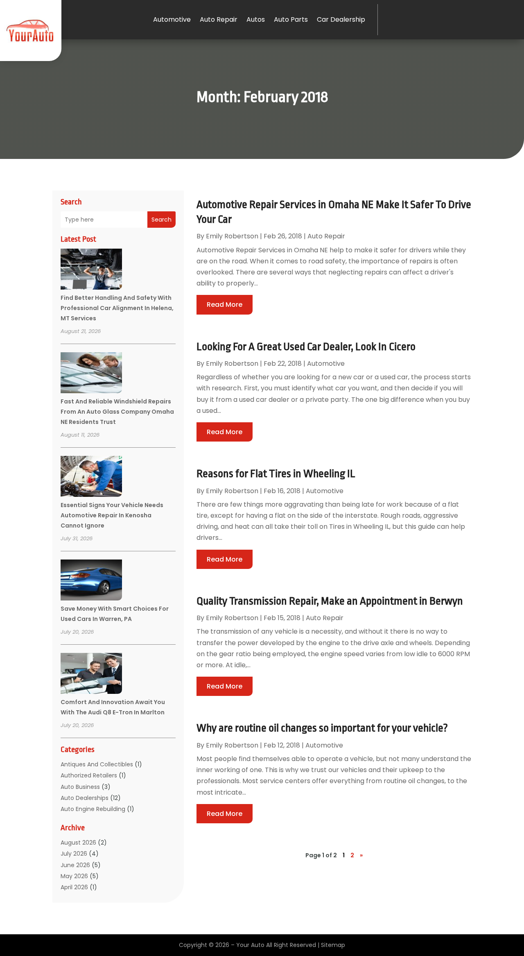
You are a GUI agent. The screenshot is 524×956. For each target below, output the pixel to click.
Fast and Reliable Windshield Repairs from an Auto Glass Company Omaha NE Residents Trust (117, 411)
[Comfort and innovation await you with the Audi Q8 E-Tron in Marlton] (91, 674)
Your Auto (250, 945)
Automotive (172, 19)
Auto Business (80, 787)
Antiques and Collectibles (97, 764)
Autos (255, 19)
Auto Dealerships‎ (84, 798)
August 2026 (78, 842)
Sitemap (333, 945)
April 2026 (74, 887)
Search (161, 219)
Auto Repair (218, 19)
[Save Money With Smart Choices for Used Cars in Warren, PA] (91, 581)
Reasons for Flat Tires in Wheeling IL (275, 473)
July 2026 (74, 854)
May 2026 (74, 876)
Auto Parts (291, 19)
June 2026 (75, 865)
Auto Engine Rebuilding (93, 809)
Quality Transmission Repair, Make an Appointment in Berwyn (329, 601)
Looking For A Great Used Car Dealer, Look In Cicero (306, 346)
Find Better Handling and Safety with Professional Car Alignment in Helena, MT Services (117, 308)
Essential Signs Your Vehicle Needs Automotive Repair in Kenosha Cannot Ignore (112, 515)
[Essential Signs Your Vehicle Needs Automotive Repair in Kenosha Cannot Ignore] (91, 477)
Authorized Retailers (89, 775)
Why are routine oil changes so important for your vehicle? (322, 728)
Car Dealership (341, 19)
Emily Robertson (232, 236)
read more (224, 304)
